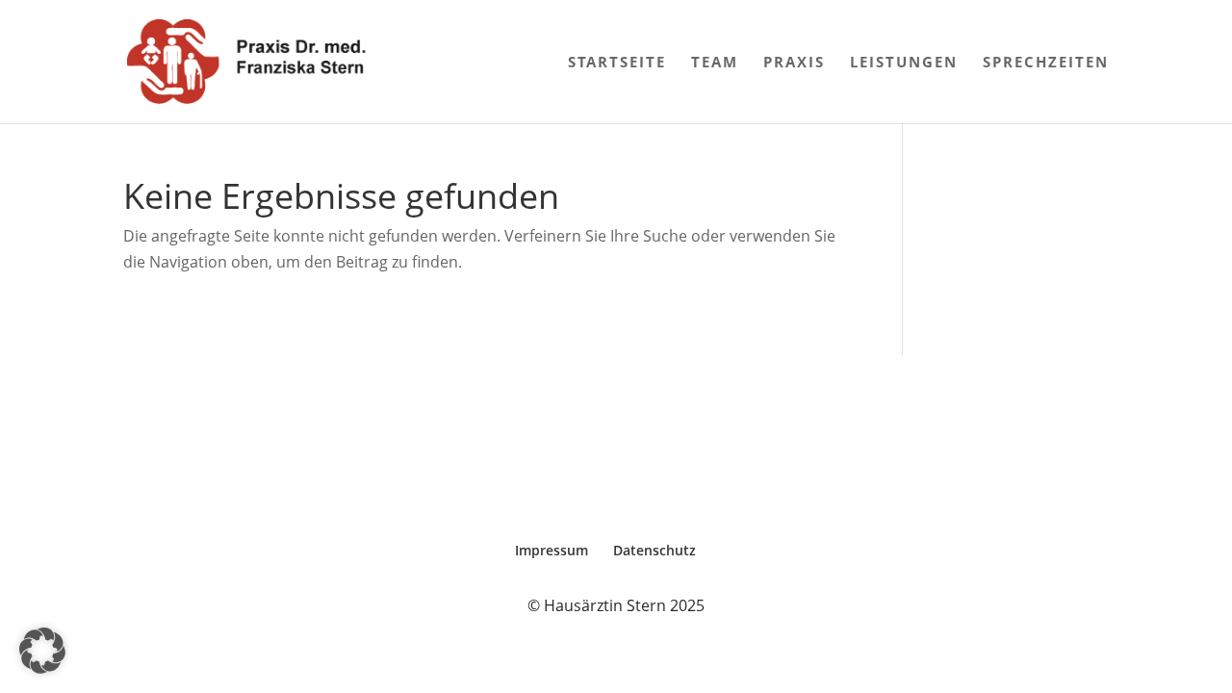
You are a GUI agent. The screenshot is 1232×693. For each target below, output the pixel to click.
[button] (42, 650)
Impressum (551, 550)
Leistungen (904, 63)
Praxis (794, 63)
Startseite (617, 63)
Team (714, 63)
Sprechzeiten (1046, 63)
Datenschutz (654, 550)
